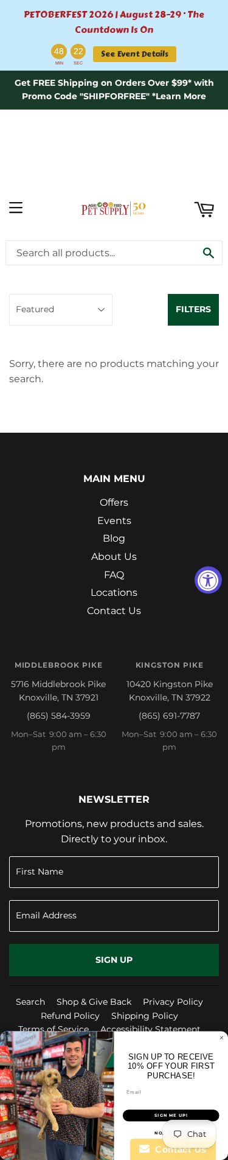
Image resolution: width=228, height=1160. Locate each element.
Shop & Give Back (94, 1002)
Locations (114, 592)
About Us (114, 556)
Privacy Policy (173, 1002)
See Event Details (134, 53)
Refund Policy (70, 1016)
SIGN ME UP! (170, 1116)
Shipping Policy (144, 1016)
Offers (114, 502)
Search (30, 1002)
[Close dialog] (222, 1037)
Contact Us (114, 611)
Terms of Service (53, 1029)
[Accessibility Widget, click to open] (208, 580)
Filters (193, 309)
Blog (114, 538)
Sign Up (114, 959)
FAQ (114, 575)
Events (114, 520)
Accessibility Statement (150, 1029)
